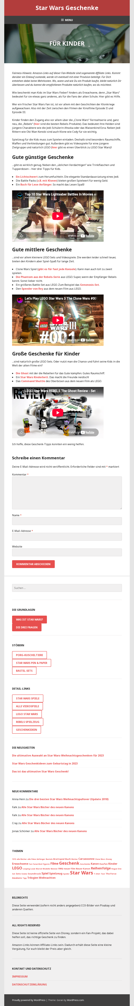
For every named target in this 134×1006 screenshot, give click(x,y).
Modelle (46, 869)
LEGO (17, 868)
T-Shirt (97, 874)
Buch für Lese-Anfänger (36, 184)
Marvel (39, 869)
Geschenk (69, 863)
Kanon (95, 863)
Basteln (49, 859)
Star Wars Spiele (27, 698)
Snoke (24, 874)
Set (13, 874)
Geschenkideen (26, 730)
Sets (18, 873)
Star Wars (81, 872)
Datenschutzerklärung (29, 984)
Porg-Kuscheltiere (29, 655)
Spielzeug (55, 873)
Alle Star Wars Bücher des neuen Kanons (47, 807)
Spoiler (66, 874)
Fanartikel (37, 864)
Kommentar (20, 474)
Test (103, 874)
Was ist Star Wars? (29, 619)
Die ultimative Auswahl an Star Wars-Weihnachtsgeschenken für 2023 (58, 755)
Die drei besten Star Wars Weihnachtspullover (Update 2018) (69, 799)
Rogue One (116, 869)
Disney (109, 859)
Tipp (25, 878)
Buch (68, 859)
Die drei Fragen (27, 627)
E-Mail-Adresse (22, 531)
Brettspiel (59, 859)
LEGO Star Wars (27, 714)
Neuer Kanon (83, 868)
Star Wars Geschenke (67, 8)
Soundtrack (34, 873)
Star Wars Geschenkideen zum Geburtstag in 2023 (45, 763)
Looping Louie (29, 869)
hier (37, 124)
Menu (69, 20)
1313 (14, 859)
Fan (30, 864)
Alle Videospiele (27, 706)
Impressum (20, 976)
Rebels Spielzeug (27, 722)
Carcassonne (86, 858)
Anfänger (41, 859)
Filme (54, 863)
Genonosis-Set (89, 285)
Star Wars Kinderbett (34, 377)
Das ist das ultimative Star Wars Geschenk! (40, 771)
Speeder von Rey (32, 288)
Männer (54, 869)
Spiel (45, 873)
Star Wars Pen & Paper (31, 663)
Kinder (112, 863)
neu (60, 868)
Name (17, 515)
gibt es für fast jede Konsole (56, 269)
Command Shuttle (33, 381)
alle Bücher (22, 859)
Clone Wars (100, 859)
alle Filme (31, 859)
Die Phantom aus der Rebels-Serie (38, 277)
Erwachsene (20, 863)
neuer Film (69, 868)
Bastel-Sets (24, 671)
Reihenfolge (101, 868)
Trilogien (32, 877)
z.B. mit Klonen (47, 180)
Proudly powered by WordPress (28, 1000)
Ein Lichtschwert (27, 176)
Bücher (74, 859)
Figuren (46, 864)
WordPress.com (75, 1000)
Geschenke (85, 864)
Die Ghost (22, 373)
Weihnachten (47, 877)
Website (17, 546)
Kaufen (104, 863)
